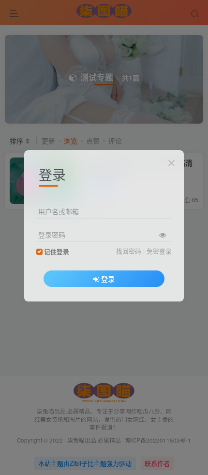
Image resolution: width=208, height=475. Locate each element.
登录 (108, 279)
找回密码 (128, 251)
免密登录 (159, 251)
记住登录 (56, 251)
